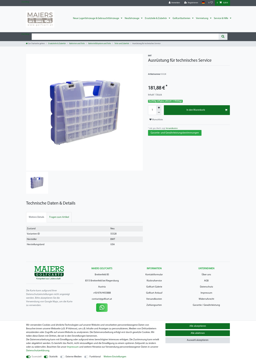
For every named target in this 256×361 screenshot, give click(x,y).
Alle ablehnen (198, 333)
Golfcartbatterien (182, 18)
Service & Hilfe (221, 18)
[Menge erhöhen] (158, 107)
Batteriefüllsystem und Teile (99, 44)
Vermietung (202, 18)
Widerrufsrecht (206, 299)
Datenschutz (206, 287)
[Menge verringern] (158, 112)
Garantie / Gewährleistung (206, 305)
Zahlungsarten (154, 305)
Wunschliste (157, 120)
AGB (206, 280)
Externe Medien (74, 356)
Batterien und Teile (77, 44)
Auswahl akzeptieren (197, 340)
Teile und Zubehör (121, 44)
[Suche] (223, 36)
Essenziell (36, 356)
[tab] (36, 217)
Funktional (95, 356)
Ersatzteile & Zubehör (156, 18)
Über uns (206, 274)
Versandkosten (171, 128)
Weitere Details (36, 217)
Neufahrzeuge (132, 18)
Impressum (206, 293)
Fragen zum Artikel (59, 217)
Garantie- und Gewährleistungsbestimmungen (175, 133)
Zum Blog (25, 2)
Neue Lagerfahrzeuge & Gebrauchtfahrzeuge (96, 18)
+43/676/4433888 (102, 293)
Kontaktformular (154, 274)
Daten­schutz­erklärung (37, 350)
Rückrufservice (154, 280)
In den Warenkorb (196, 110)
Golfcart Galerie (154, 287)
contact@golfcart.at (102, 299)
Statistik (53, 356)
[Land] (203, 2)
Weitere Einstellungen (115, 356)
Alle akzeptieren (197, 326)
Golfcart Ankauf (154, 293)
